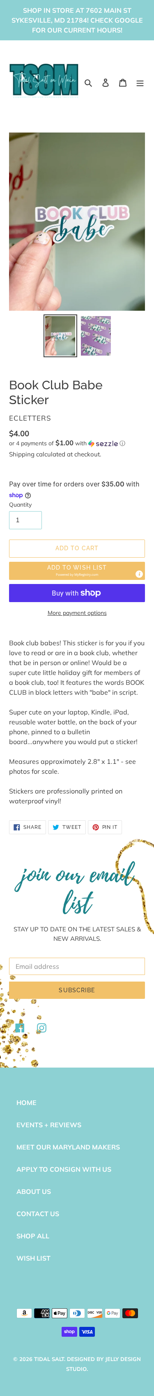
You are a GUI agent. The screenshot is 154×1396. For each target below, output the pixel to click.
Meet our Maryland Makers (68, 1147)
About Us (33, 1191)
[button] (67, 443)
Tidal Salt (49, 1359)
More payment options (77, 613)
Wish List (33, 1258)
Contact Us (37, 1214)
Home (26, 1102)
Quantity (20, 504)
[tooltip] (139, 574)
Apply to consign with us (63, 1169)
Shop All (32, 1236)
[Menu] (140, 82)
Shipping (21, 454)
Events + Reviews (48, 1125)
